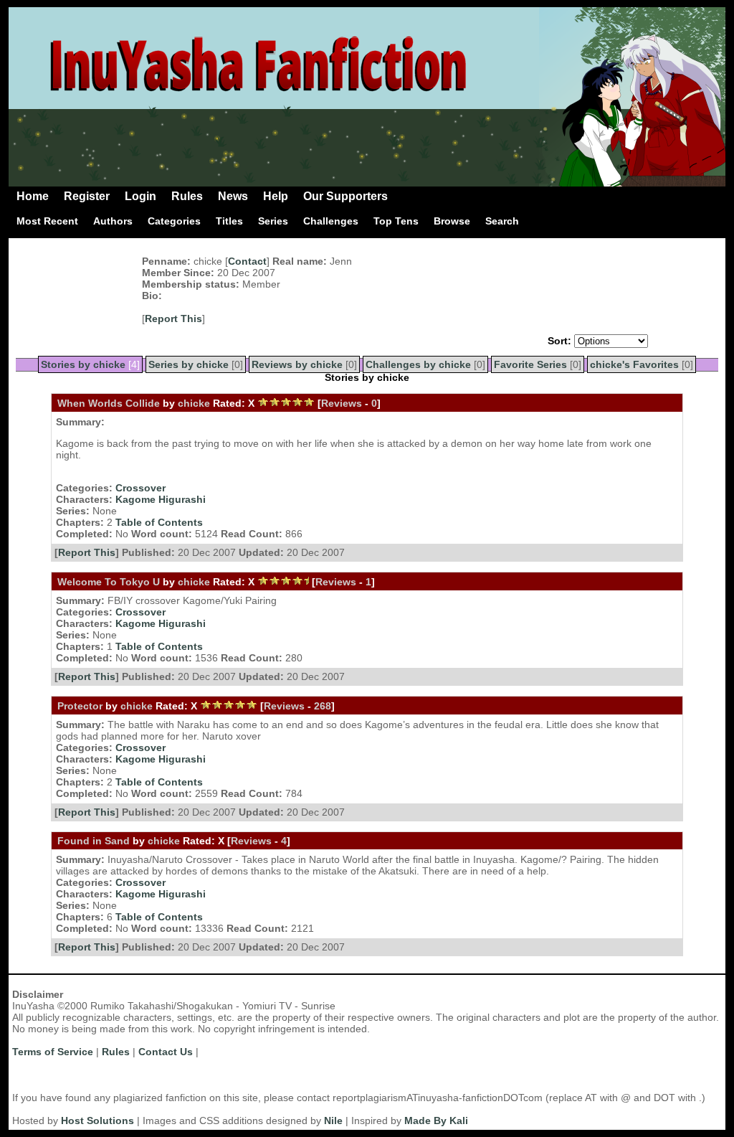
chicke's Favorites (634, 364)
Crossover (140, 488)
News (233, 196)
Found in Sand (93, 840)
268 (322, 706)
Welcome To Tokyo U (108, 582)
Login (140, 196)
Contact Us (165, 1051)
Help (275, 196)
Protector (80, 706)
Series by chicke (188, 364)
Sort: (559, 340)
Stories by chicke (83, 364)
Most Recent (47, 221)
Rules (187, 196)
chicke (194, 403)
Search (502, 221)
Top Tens (396, 221)
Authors (113, 221)
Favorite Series (530, 364)
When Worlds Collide (108, 403)
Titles (229, 221)
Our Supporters (345, 196)
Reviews (341, 403)
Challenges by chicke (418, 364)
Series (273, 221)
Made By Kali (436, 1120)
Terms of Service (52, 1051)
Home (32, 196)
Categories (174, 221)
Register (87, 196)
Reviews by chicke (297, 364)
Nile (333, 1120)
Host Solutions (97, 1120)
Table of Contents (159, 522)
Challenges (330, 221)
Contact (247, 261)
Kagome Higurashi (160, 499)
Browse (452, 221)
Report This (173, 318)
